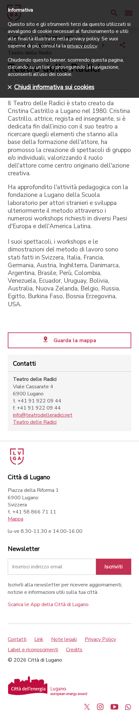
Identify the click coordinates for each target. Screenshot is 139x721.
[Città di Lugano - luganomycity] (87, 707)
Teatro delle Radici (35, 422)
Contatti (17, 639)
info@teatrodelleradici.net (42, 415)
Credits (74, 649)
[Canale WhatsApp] (128, 706)
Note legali (64, 639)
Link (38, 639)
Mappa (15, 519)
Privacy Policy (100, 639)
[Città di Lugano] (16, 463)
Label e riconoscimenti (33, 649)
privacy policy (82, 45)
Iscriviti (113, 566)
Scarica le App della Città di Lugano (48, 604)
